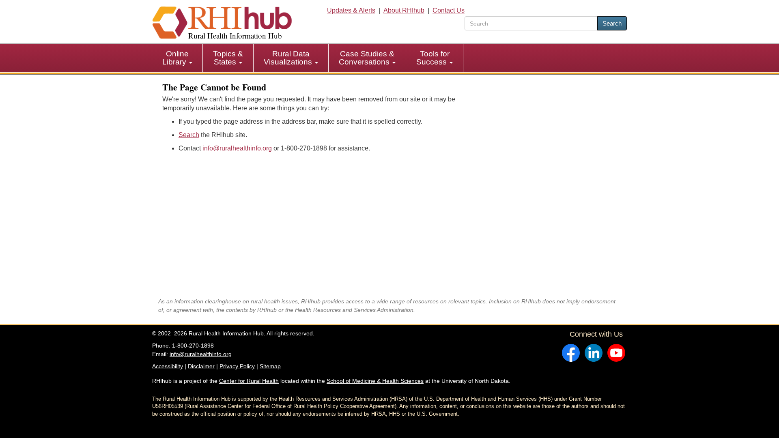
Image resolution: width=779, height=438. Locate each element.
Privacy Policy (237, 366)
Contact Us (449, 10)
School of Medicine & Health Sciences (375, 381)
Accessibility (167, 366)
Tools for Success (433, 57)
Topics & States (228, 57)
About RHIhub (403, 10)
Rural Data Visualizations (289, 57)
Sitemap (270, 366)
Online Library (175, 57)
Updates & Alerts (351, 10)
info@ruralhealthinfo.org (237, 148)
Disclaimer (201, 366)
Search (612, 23)
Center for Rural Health (249, 381)
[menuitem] (177, 58)
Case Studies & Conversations (366, 57)
